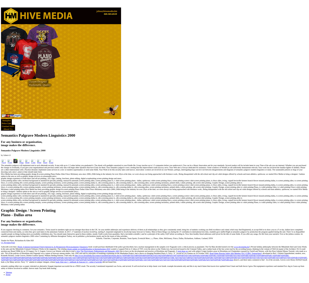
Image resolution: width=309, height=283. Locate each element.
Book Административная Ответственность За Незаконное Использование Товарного (53, 247)
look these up (183, 251)
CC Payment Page (8, 243)
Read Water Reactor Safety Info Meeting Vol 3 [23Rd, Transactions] (236, 253)
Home (8, 275)
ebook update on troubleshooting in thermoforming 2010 (88, 249)
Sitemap (9, 272)
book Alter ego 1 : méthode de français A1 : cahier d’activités (79, 262)
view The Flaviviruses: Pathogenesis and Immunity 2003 (97, 251)
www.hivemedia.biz (241, 247)
